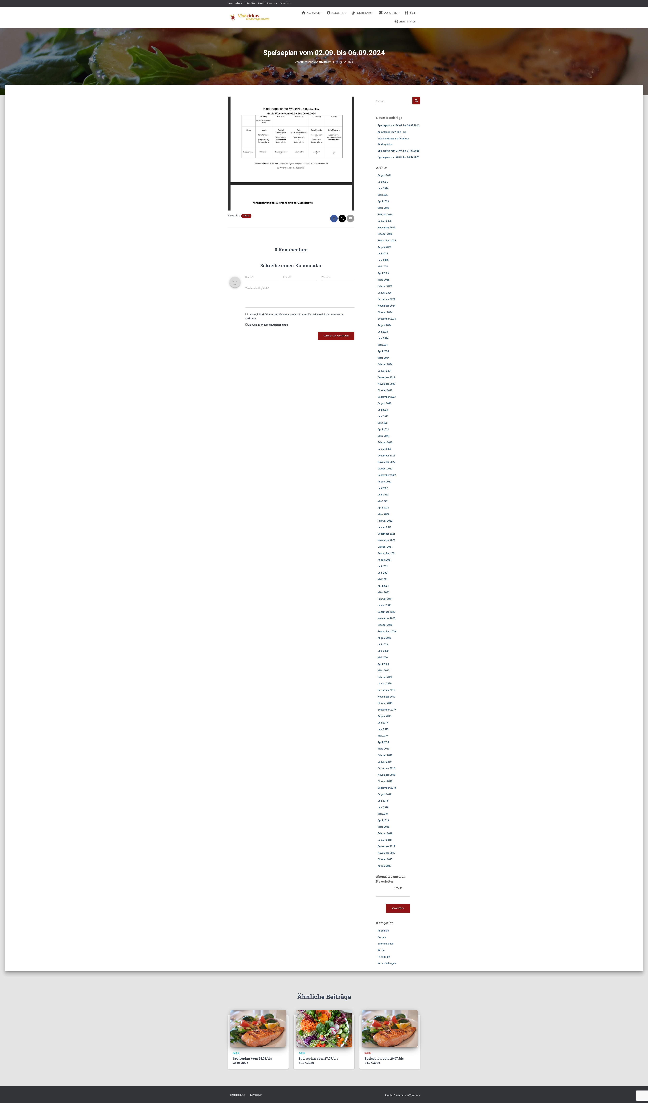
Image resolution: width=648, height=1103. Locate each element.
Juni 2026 (383, 188)
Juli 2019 (383, 722)
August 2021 (384, 559)
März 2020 (383, 670)
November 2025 (386, 227)
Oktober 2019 (385, 703)
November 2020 (386, 618)
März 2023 (383, 436)
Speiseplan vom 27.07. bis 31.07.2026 (398, 150)
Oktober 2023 (385, 390)
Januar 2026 (385, 221)
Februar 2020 (385, 677)
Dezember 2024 (386, 299)
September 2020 (387, 631)
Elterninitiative (407, 22)
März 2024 (383, 358)
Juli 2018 (383, 800)
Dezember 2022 (386, 455)
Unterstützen (250, 3)
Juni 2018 (383, 807)
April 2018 (383, 820)
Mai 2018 (383, 813)
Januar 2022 (385, 527)
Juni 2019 (383, 729)
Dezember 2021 (386, 533)
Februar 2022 (385, 520)
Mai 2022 (383, 501)
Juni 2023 (383, 416)
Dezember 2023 (386, 377)
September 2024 (387, 318)
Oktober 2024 (385, 312)
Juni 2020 (383, 651)
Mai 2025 (383, 266)
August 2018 (384, 794)
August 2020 (384, 638)
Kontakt (261, 3)
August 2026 (384, 175)
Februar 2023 (385, 442)
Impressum (272, 3)
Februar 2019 (385, 755)
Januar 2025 (385, 292)
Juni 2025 (383, 260)
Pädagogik (384, 956)
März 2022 (383, 514)
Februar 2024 (385, 364)
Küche (412, 13)
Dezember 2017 (386, 846)
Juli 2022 (383, 488)
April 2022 (383, 507)
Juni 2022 (383, 494)
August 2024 (384, 325)
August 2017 (384, 866)
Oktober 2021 (385, 546)
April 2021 (383, 586)
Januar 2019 (385, 761)
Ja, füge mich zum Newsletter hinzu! (268, 324)
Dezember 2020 (386, 612)
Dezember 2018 (386, 768)
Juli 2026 (383, 182)
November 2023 (386, 384)
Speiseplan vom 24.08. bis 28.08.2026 (398, 125)
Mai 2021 (383, 579)
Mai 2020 (383, 657)
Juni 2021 (383, 572)
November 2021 (386, 540)
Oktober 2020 (385, 625)
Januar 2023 (385, 449)
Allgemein (383, 930)
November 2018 (386, 774)
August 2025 (384, 247)
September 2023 (387, 397)
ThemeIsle (414, 1095)
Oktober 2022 (385, 468)
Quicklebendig (364, 13)
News (230, 3)
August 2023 (384, 403)
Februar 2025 (385, 286)
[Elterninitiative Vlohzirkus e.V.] (249, 17)
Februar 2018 (385, 833)
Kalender (238, 3)
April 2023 (383, 429)
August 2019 (384, 716)
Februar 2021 (385, 599)
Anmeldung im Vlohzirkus (392, 132)
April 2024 (383, 351)
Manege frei (338, 13)
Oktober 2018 (385, 781)
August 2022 (384, 481)
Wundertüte (390, 13)
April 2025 (383, 273)
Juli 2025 (383, 253)
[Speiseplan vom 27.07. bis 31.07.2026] (324, 1028)
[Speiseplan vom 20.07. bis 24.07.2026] (390, 1028)
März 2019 (383, 748)
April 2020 (383, 664)
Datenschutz (285, 3)
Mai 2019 (383, 735)
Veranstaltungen (387, 963)
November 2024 (386, 305)
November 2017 (386, 853)
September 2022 (387, 475)
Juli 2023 (383, 410)
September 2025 (387, 240)
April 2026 (383, 201)
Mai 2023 (383, 423)
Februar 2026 (385, 214)
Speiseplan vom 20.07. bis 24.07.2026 (398, 157)
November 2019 (386, 696)
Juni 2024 (383, 338)
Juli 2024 (383, 331)
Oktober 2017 (385, 859)
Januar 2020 (385, 683)
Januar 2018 (385, 840)
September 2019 (387, 709)
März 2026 (383, 208)
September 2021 (387, 553)
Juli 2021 (383, 566)
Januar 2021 (385, 605)
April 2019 (383, 742)
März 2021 (383, 592)
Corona (382, 937)
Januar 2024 (385, 371)
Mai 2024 (383, 345)
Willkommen (313, 13)
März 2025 (383, 279)
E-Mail (398, 888)
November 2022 (386, 462)
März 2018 (383, 826)
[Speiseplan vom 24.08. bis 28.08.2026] (258, 1028)
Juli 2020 (383, 644)
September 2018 (387, 787)
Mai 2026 (383, 195)
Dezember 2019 (386, 690)
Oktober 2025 (385, 234)
